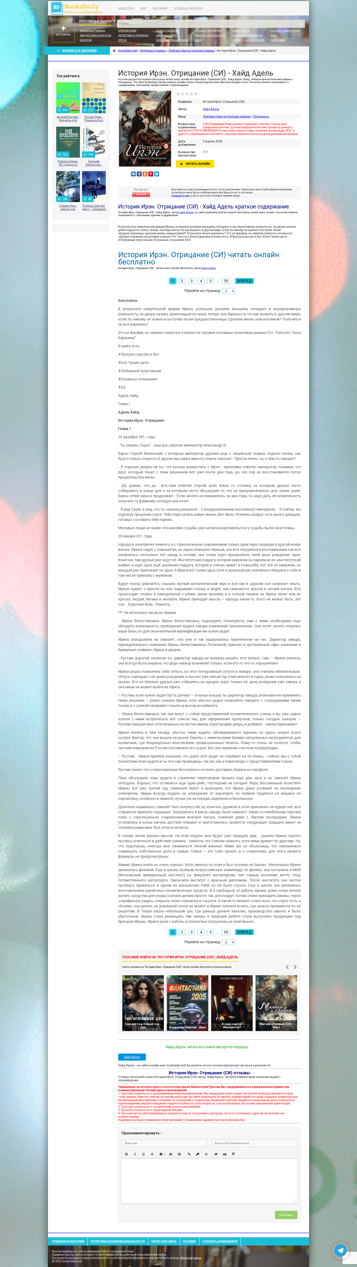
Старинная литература (248, 35)
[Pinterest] (150, 173)
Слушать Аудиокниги (188, 8)
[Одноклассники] (145, 173)
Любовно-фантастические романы (227, 116)
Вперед (244, 281)
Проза (122, 40)
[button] (126, 1154)
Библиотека (126, 8)
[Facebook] (139, 173)
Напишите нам (180, 195)
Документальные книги (172, 40)
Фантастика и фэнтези (95, 35)
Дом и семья (241, 30)
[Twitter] (156, 173)
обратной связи (190, 1258)
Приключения (127, 30)
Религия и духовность (209, 35)
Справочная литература (248, 40)
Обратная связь (164, 1241)
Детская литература (207, 30)
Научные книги (166, 35)
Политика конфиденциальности (118, 1241)
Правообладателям (68, 1241)
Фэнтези (86, 40)
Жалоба (141, 194)
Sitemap (189, 1241)
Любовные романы (92, 30)
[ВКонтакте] (133, 173)
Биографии (160, 8)
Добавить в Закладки (79, 50)
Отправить (286, 1215)
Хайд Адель (211, 109)
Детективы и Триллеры (133, 35)
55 (226, 281)
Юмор (198, 40)
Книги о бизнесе (167, 30)
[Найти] (301, 24)
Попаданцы (261, 116)
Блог (143, 8)
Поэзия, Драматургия (285, 30)
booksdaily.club (79, 8)
